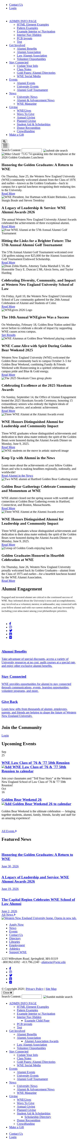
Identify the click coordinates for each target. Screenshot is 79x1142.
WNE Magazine (27, 103)
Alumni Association (29, 52)
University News (27, 96)
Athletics (14, 948)
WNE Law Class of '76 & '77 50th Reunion (36, 763)
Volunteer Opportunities (31, 59)
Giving (13, 107)
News (12, 93)
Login (12, 8)
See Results (9, 335)
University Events (28, 86)
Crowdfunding (26, 131)
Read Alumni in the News (17, 475)
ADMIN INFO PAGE (23, 21)
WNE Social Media (29, 76)
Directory (15, 938)
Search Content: (12, 150)
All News (8, 914)
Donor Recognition (28, 127)
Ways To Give (25, 114)
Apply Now (16, 924)
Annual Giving (26, 117)
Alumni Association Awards (41, 1041)
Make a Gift (16, 134)
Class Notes (24, 69)
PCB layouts (24, 38)
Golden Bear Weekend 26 (22, 800)
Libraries (14, 941)
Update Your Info (27, 65)
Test (19, 41)
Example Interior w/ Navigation (36, 31)
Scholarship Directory (38, 1116)
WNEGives (24, 110)
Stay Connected (18, 62)
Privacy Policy (35, 988)
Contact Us (16, 4)
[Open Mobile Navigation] (5, 146)
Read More (8, 193)
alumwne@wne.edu (53, 962)
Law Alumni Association (32, 55)
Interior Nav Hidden (29, 35)
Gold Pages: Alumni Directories (36, 72)
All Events (8, 831)
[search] (4, 142)
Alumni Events (26, 83)
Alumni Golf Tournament (32, 90)
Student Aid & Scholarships (33, 124)
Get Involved (17, 45)
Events (13, 79)
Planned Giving (26, 121)
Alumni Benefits (27, 48)
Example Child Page (37, 1020)
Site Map (51, 988)
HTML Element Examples (33, 24)
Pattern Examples (27, 28)
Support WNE (18, 952)
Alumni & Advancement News (35, 100)
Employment (17, 945)
